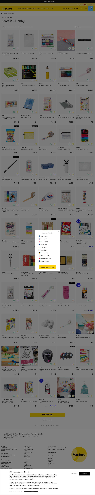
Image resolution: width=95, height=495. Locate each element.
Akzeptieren (84, 473)
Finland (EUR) (44, 244)
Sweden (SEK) (44, 236)
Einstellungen (73, 473)
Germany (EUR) (44, 253)
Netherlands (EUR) (45, 255)
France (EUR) (44, 250)
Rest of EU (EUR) (45, 261)
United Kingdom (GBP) (46, 258)
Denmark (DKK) (44, 241)
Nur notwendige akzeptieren (31, 491)
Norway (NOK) (44, 239)
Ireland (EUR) (44, 247)
